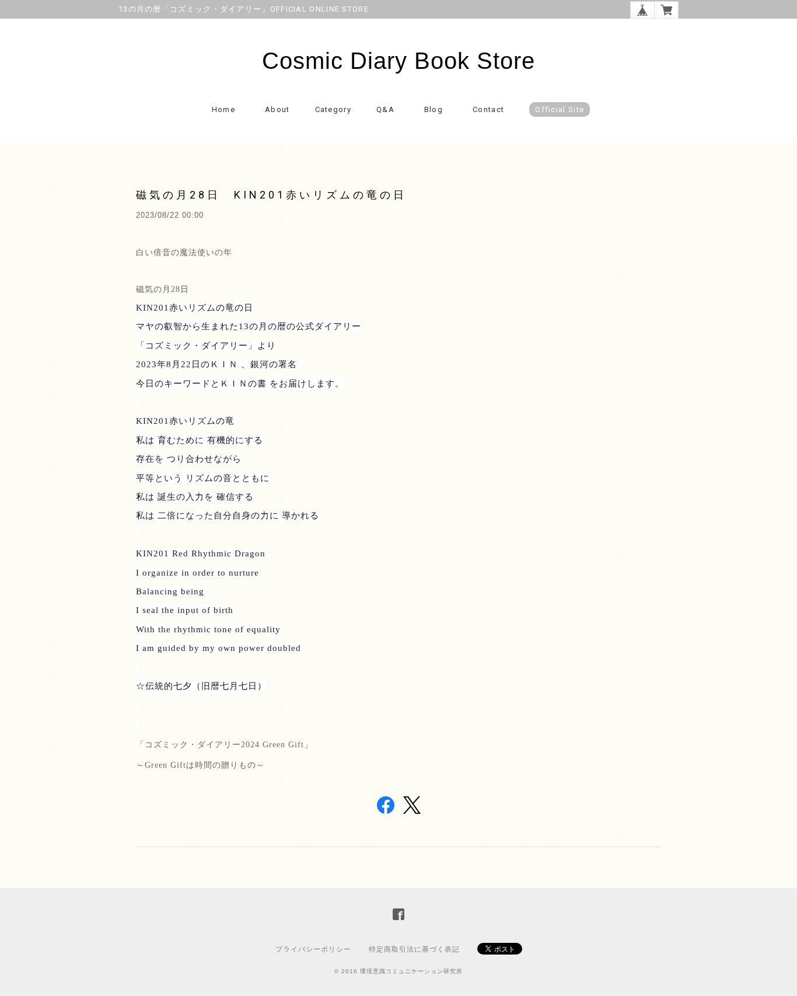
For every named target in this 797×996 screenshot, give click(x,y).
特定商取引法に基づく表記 (414, 949)
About (277, 109)
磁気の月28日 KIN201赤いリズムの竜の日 (271, 195)
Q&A (385, 109)
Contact (488, 109)
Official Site (559, 109)
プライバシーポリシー (313, 949)
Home (223, 109)
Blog (433, 109)
